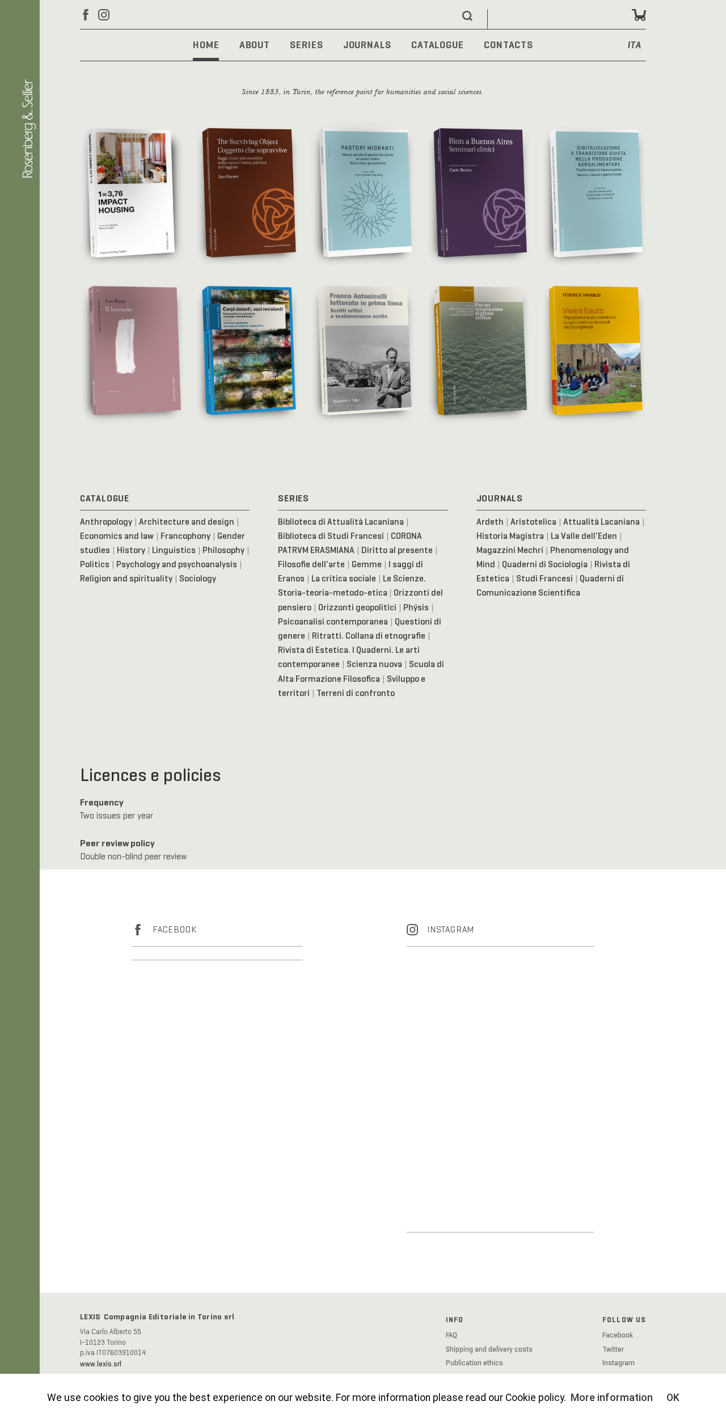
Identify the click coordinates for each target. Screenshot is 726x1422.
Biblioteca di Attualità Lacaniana (341, 521)
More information (612, 1397)
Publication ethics (474, 1363)
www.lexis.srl (100, 1364)
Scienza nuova (374, 664)
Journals (367, 45)
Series (306, 45)
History (131, 550)
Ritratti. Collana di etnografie (368, 635)
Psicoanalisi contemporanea (333, 621)
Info (455, 1319)
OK (672, 1397)
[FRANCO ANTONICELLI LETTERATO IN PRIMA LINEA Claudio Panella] (363, 352)
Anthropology (106, 521)
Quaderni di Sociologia (545, 564)
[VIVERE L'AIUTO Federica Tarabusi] (594, 352)
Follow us (624, 1319)
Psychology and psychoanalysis (176, 564)
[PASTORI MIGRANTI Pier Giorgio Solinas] (363, 195)
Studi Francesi (544, 578)
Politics (94, 564)
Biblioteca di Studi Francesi (331, 536)
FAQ (451, 1335)
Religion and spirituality (126, 578)
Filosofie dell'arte (311, 564)
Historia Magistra (510, 536)
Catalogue (437, 45)
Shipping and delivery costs (489, 1349)
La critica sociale (343, 578)
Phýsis (416, 607)
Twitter (613, 1349)
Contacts (508, 45)
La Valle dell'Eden (584, 536)
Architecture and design (186, 521)
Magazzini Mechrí (509, 550)
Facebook (617, 1335)
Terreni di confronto (355, 693)
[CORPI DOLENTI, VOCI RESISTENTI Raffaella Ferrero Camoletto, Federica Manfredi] (247, 352)
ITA (634, 45)
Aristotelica (533, 521)
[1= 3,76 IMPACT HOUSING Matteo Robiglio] (132, 195)
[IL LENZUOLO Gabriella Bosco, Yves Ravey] (132, 352)
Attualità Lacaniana (601, 521)
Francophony (185, 536)
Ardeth (490, 521)
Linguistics (174, 550)
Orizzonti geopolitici (357, 607)
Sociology (197, 578)
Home (206, 45)
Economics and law (117, 536)
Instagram (618, 1363)
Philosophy (223, 550)
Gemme (367, 564)
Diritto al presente (397, 550)
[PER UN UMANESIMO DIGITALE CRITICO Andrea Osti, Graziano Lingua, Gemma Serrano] (479, 352)
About (254, 45)
